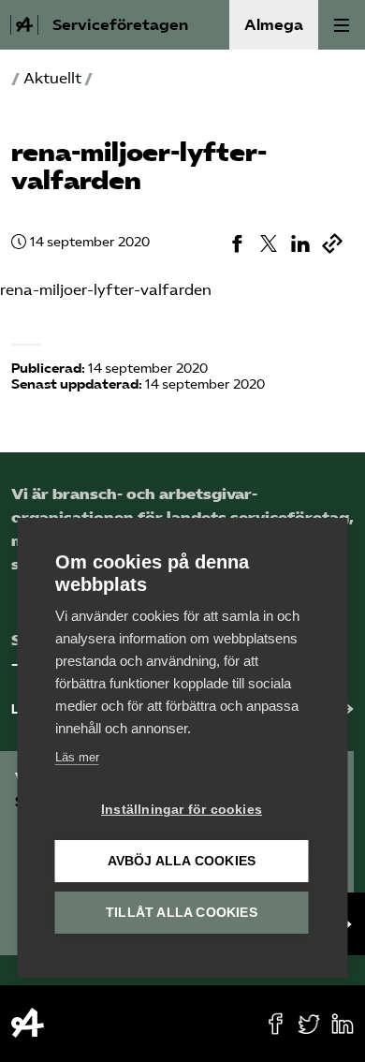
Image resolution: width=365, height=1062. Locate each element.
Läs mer (77, 757)
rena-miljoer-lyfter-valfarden (106, 290)
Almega (273, 25)
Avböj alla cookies (182, 861)
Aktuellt (52, 78)
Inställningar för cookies (181, 810)
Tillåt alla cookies (181, 913)
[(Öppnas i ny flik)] (236, 243)
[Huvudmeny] (341, 25)
